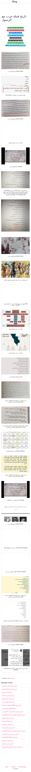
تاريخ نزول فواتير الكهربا (8, 718)
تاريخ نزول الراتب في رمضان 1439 (15, 30)
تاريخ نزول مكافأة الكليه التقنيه (9, 737)
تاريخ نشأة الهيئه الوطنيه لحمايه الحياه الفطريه (13, 715)
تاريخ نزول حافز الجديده (15, 38)
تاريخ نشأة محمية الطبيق (8, 699)
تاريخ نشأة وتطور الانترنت (8, 702)
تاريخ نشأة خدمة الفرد (7, 724)
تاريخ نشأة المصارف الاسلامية (9, 686)
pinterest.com (11, 678)
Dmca (6, 767)
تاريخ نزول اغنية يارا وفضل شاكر (15, 28)
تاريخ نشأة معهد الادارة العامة (9, 689)
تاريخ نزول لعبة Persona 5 (9, 708)
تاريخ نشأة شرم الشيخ (7, 740)
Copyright (15, 768)
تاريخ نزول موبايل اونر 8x (8, 727)
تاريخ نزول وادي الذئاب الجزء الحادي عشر (12, 711)
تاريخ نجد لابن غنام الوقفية (15, 33)
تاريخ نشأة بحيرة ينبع (7, 692)
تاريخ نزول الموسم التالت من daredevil (15, 45)
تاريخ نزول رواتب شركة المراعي (10, 734)
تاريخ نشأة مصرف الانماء (8, 695)
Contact (13, 767)
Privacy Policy (22, 767)
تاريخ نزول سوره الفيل (7, 744)
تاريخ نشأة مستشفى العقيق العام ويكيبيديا (12, 747)
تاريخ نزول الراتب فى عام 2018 (15, 35)
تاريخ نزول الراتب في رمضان (15, 40)
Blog (14, 1)
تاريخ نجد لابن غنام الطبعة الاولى (15, 43)
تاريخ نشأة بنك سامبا (7, 721)
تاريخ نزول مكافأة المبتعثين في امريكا (11, 705)
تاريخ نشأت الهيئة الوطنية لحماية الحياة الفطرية (13, 731)
